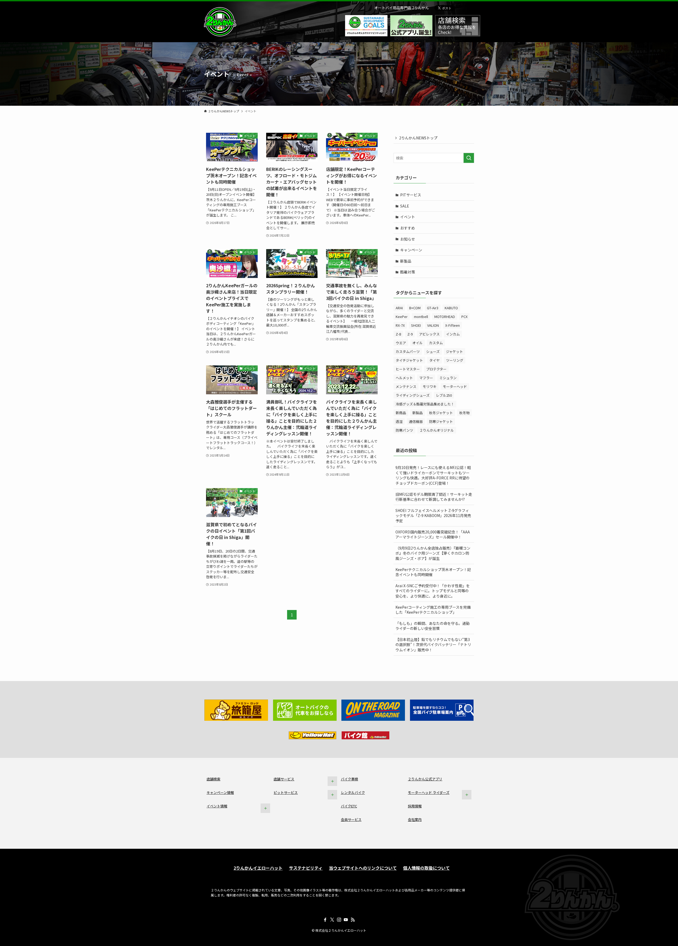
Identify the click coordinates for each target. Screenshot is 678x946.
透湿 (399, 421)
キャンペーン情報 (220, 792)
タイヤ (434, 360)
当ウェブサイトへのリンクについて (363, 868)
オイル (417, 342)
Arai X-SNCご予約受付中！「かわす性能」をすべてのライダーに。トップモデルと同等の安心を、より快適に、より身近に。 (432, 591)
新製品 (405, 261)
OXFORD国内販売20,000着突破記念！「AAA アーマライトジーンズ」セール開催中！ (432, 534)
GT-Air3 (432, 307)
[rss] (352, 919)
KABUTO (451, 307)
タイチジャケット (409, 360)
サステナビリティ (306, 868)
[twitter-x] (332, 919)
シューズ (433, 351)
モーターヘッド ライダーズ (428, 792)
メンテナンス (406, 386)
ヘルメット (404, 377)
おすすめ (407, 228)
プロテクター (436, 369)
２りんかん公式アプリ (425, 778)
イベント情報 (217, 805)
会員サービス (351, 819)
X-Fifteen (452, 325)
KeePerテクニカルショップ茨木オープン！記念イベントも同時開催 (433, 572)
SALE (404, 206)
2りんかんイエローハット (258, 868)
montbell (421, 316)
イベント (407, 216)
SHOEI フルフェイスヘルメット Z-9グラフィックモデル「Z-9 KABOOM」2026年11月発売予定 (433, 515)
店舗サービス (284, 778)
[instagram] (339, 919)
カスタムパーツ (408, 351)
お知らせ (407, 239)
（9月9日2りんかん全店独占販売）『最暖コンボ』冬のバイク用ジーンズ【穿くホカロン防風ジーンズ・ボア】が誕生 (432, 553)
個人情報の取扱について (426, 868)
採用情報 (415, 805)
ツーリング (454, 360)
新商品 (401, 412)
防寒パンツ (404, 430)
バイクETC (349, 805)
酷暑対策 (407, 272)
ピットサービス (286, 792)
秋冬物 (464, 412)
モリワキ (429, 386)
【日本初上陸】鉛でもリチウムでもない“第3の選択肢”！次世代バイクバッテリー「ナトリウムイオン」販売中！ (433, 644)
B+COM (415, 307)
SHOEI (416, 325)
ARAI (399, 307)
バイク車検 (349, 778)
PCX (464, 316)
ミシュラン (448, 377)
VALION (433, 325)
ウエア (401, 342)
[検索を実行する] (468, 158)
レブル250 (444, 395)
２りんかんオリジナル (437, 430)
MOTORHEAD (444, 316)
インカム (453, 334)
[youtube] (346, 919)
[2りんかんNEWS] (220, 21)
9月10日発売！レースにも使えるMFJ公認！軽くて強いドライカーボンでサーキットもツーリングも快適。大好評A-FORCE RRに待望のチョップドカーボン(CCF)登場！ (433, 475)
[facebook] (325, 919)
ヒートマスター (408, 369)
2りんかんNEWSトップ (418, 137)
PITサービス (410, 194)
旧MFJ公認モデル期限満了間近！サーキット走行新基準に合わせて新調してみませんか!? (433, 497)
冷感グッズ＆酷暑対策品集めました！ (425, 403)
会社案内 (415, 819)
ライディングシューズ (413, 395)
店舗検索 (213, 778)
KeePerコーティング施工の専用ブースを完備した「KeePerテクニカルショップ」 (433, 609)
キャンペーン (411, 250)
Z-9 (410, 334)
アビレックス (429, 334)
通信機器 (416, 421)
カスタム (436, 342)
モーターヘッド (455, 386)
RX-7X (400, 325)
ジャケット (454, 351)
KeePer (402, 316)
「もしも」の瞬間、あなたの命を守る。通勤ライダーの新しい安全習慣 (432, 626)
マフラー (426, 377)
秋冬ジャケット (441, 412)
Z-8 (398, 334)
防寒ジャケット (441, 421)
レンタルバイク (353, 792)
